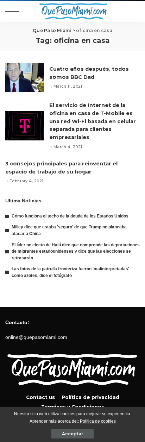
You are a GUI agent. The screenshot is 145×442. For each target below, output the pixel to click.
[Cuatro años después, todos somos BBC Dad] (24, 77)
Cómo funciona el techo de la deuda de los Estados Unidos (70, 216)
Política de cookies (98, 421)
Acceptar (72, 433)
